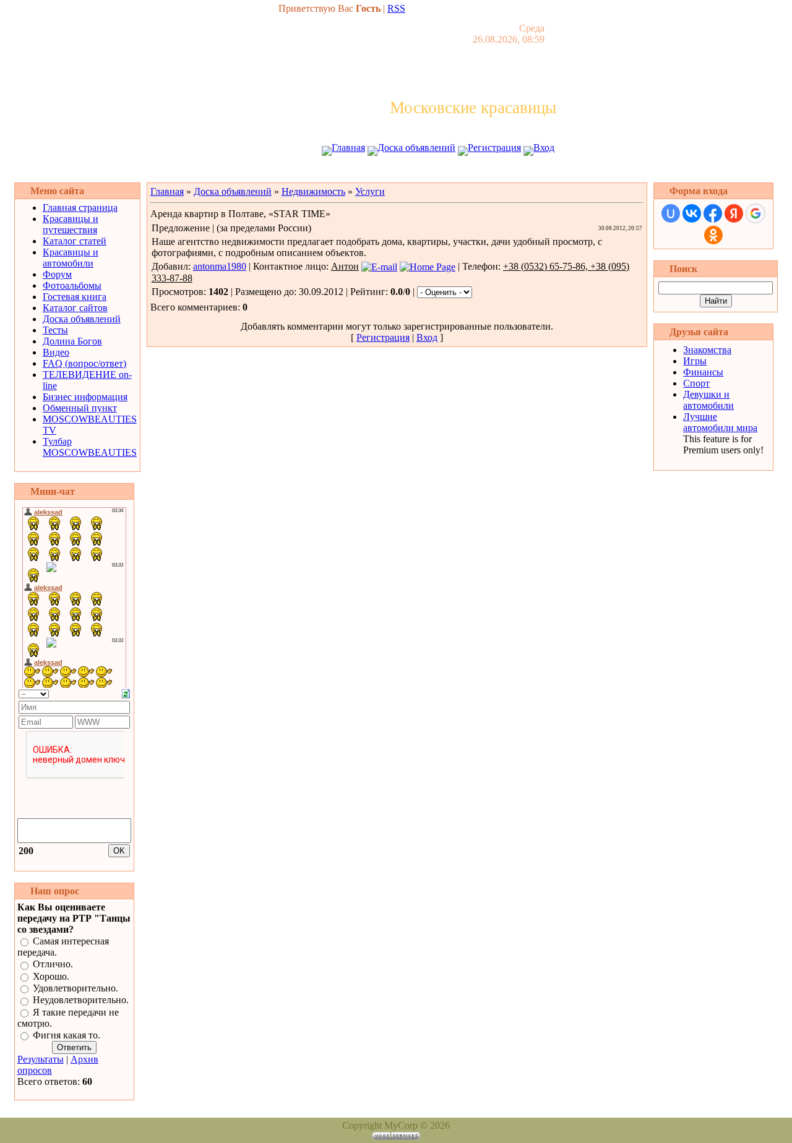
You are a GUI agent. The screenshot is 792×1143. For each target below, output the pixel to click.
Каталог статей (74, 241)
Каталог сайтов (75, 307)
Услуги (370, 191)
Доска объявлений (416, 147)
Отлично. (53, 964)
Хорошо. (51, 976)
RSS (396, 8)
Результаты (40, 1059)
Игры (695, 361)
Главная (348, 147)
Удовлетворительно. (75, 988)
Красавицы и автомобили (70, 257)
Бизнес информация (85, 397)
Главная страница (80, 207)
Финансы (703, 372)
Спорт (696, 383)
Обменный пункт (80, 408)
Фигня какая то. (66, 1035)
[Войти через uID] (670, 213)
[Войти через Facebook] (713, 213)
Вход (543, 147)
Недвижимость (313, 191)
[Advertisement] (396, 171)
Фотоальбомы (72, 285)
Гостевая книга (74, 296)
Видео (56, 352)
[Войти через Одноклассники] (713, 235)
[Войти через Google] (755, 213)
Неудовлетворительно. (81, 1000)
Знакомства (707, 350)
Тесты (55, 330)
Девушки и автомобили (708, 400)
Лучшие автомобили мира (720, 422)
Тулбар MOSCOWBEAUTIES (90, 447)
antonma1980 (219, 266)
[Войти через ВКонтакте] (691, 213)
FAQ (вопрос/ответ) (84, 363)
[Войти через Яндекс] (734, 213)
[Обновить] (126, 692)
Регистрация (494, 147)
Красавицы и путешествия (70, 224)
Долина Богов (72, 341)
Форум (57, 274)
